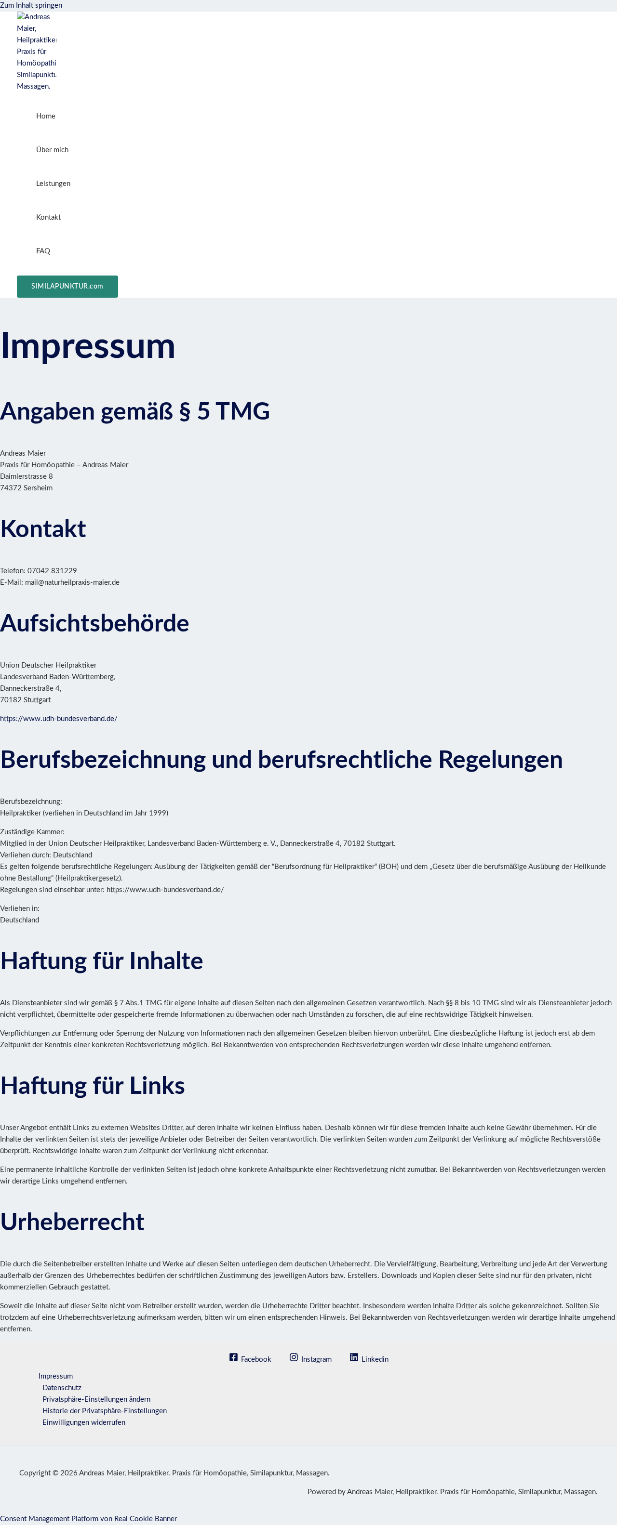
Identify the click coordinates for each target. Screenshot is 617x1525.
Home (45, 116)
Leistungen (53, 183)
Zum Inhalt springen (31, 5)
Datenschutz (61, 1388)
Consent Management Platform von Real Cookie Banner (88, 1519)
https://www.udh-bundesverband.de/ (59, 719)
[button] (67, 287)
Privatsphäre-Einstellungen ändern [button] (96, 1399)
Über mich (52, 150)
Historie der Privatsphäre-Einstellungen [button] (104, 1411)
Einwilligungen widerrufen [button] (83, 1422)
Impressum (56, 1376)
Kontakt (48, 217)
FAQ (43, 251)
